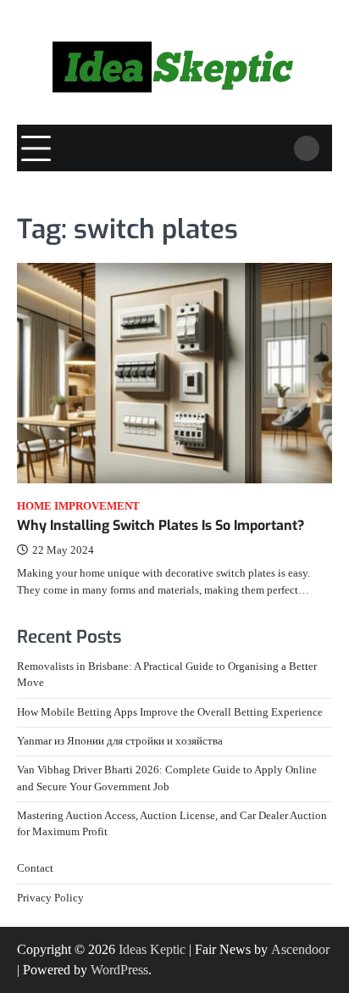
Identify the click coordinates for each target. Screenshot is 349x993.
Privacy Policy (50, 898)
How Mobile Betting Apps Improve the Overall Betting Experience (170, 712)
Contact (35, 868)
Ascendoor (300, 949)
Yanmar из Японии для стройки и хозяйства (120, 741)
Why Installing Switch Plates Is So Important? (160, 525)
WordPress (119, 969)
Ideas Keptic (152, 949)
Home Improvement (78, 506)
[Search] (306, 148)
